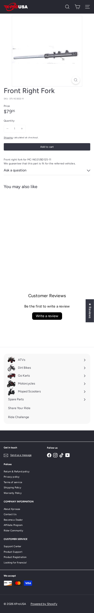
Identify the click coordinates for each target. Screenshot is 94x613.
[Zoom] (76, 80)
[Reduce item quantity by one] (7, 128)
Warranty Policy (13, 493)
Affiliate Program (13, 525)
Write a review (47, 316)
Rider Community (13, 530)
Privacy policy (12, 476)
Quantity (9, 120)
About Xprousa (12, 509)
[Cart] (77, 6)
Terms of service (13, 482)
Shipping (8, 137)
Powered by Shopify (44, 604)
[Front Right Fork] (31, 228)
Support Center (12, 546)
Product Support (13, 551)
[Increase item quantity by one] (22, 128)
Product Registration (15, 557)
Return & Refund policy (17, 471)
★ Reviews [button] (90, 310)
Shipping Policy (12, 487)
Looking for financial (15, 562)
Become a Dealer (13, 519)
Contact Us (10, 514)
